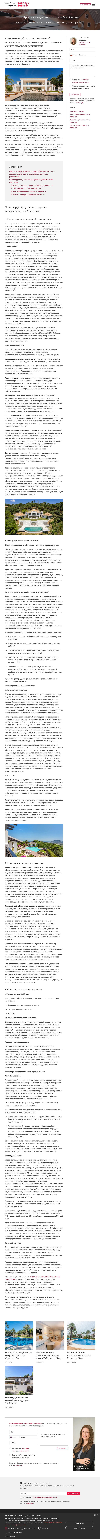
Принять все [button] (79, 1523)
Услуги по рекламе (77, 111)
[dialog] (50, 1526)
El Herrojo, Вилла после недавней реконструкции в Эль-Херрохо (17, 1400)
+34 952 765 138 (84, 42)
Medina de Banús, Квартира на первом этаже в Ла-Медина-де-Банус (18, 1355)
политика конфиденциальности (45, 1497)
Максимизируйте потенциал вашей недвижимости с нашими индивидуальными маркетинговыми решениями (32, 174)
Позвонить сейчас (16, 1423)
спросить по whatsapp (33, 1423)
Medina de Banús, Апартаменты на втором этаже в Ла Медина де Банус (49, 1355)
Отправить (75, 94)
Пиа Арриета (79, 1466)
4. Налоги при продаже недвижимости (27, 194)
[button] (34, 1536)
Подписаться (73, 1493)
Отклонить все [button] (79, 1528)
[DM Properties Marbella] (17, 4)
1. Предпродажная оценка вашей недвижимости (32, 185)
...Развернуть (79, 103)
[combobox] (73, 55)
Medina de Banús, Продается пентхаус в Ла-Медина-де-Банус (79, 1355)
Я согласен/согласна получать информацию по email (83, 87)
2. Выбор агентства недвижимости (26, 188)
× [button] (98, 1515)
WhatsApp (82, 44)
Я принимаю (80, 81)
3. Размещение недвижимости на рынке (28, 191)
